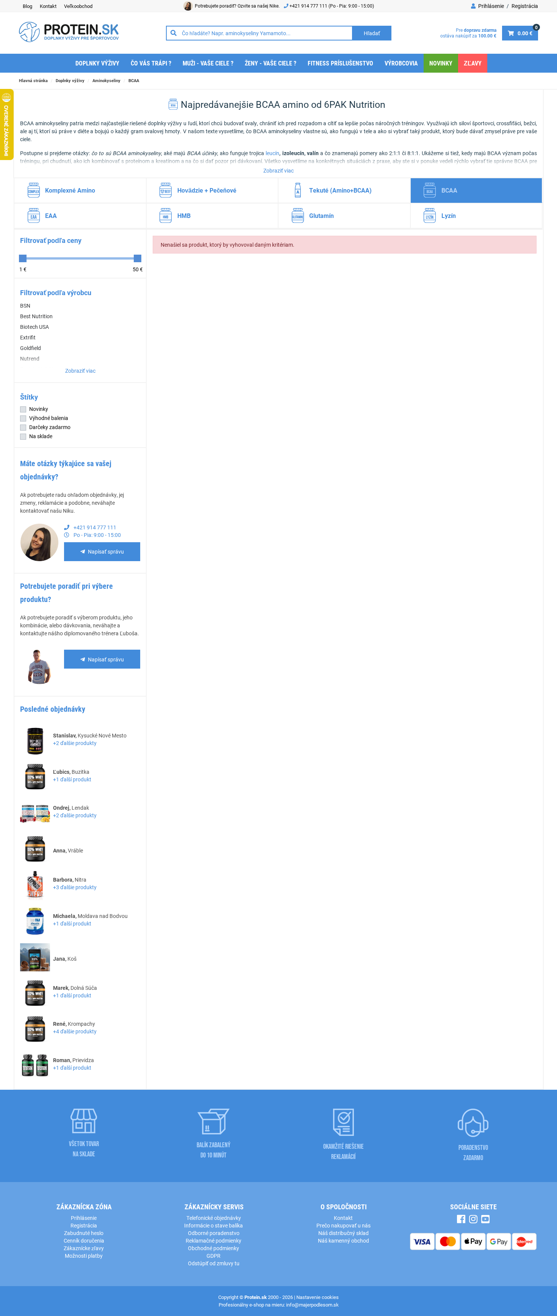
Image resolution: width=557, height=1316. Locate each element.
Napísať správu (106, 551)
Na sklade (40, 436)
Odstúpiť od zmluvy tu (213, 1263)
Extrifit (28, 337)
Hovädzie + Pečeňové (206, 190)
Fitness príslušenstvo (340, 63)
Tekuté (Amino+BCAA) (340, 190)
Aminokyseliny (106, 80)
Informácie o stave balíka (213, 1225)
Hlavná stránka (33, 80)
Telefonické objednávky (213, 1217)
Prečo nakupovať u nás (343, 1225)
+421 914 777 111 (309, 6)
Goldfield (30, 348)
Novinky (440, 63)
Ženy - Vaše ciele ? (270, 63)
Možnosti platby (84, 1255)
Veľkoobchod (78, 6)
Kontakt (48, 6)
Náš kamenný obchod (343, 1240)
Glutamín (321, 215)
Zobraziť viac (278, 170)
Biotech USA (34, 326)
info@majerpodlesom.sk (312, 1304)
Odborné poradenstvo (213, 1233)
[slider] (23, 258)
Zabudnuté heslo (83, 1233)
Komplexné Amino (70, 190)
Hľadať (372, 33)
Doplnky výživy (97, 63)
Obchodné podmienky (213, 1248)
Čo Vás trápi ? (151, 63)
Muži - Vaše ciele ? (208, 63)
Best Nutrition (36, 316)
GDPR (214, 1255)
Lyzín (448, 215)
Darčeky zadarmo (49, 427)
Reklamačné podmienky (213, 1240)
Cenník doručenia (84, 1240)
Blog (27, 6)
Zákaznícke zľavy (84, 1248)
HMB (184, 215)
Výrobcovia (401, 63)
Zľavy (473, 63)
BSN (25, 305)
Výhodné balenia (48, 418)
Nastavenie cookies (317, 1297)
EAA (51, 215)
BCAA (133, 80)
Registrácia (525, 5)
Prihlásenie (490, 5)
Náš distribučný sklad (343, 1233)
